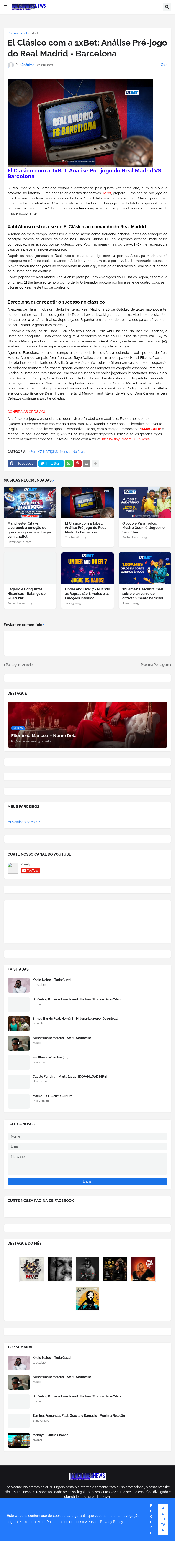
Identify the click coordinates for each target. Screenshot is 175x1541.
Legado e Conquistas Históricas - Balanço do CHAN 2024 (27, 593)
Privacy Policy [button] (111, 1522)
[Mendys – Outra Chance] (19, 1440)
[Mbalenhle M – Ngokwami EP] (143, 1269)
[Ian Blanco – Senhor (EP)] (19, 1062)
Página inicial (17, 33)
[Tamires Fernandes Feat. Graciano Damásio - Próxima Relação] (19, 1421)
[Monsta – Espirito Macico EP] (59, 1269)
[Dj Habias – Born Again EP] (87, 1298)
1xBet (34, 33)
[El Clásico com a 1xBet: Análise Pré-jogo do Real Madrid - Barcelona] (87, 502)
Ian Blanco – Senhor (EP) (50, 1057)
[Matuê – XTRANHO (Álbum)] (19, 1101)
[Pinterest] (78, 463)
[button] (5, 7)
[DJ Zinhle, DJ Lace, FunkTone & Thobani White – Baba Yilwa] (19, 1004)
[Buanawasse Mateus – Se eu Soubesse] (19, 1043)
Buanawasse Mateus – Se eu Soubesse (62, 1038)
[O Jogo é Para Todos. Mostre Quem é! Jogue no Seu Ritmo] (145, 502)
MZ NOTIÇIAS (47, 452)
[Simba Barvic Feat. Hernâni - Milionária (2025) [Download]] (19, 1023)
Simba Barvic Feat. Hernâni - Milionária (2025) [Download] (75, 1018)
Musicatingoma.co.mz (24, 822)
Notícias (78, 452)
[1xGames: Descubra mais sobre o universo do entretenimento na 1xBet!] (145, 568)
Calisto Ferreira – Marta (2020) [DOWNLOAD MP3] (70, 1076)
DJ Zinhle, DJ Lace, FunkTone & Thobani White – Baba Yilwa (77, 999)
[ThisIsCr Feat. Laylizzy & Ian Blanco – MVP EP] (31, 1269)
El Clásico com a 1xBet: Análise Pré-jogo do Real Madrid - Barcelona (85, 527)
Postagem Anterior (20, 665)
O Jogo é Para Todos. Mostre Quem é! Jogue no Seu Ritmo (143, 527)
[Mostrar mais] (95, 463)
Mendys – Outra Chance (50, 1435)
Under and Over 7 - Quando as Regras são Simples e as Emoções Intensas (87, 593)
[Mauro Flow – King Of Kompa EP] (115, 1269)
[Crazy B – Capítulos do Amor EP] (87, 1269)
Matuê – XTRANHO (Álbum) (53, 1096)
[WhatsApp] (69, 463)
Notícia (65, 452)
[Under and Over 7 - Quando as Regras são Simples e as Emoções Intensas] (87, 568)
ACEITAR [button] (163, 1519)
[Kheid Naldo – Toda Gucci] (19, 985)
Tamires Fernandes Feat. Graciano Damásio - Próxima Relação (79, 1415)
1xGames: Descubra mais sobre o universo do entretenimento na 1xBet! (143, 593)
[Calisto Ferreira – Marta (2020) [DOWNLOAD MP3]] (19, 1082)
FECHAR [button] (151, 1519)
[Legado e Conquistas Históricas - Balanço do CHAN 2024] (30, 568)
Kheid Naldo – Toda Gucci (52, 980)
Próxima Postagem (155, 665)
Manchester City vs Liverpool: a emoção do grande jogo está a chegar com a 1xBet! (29, 530)
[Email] (86, 463)
